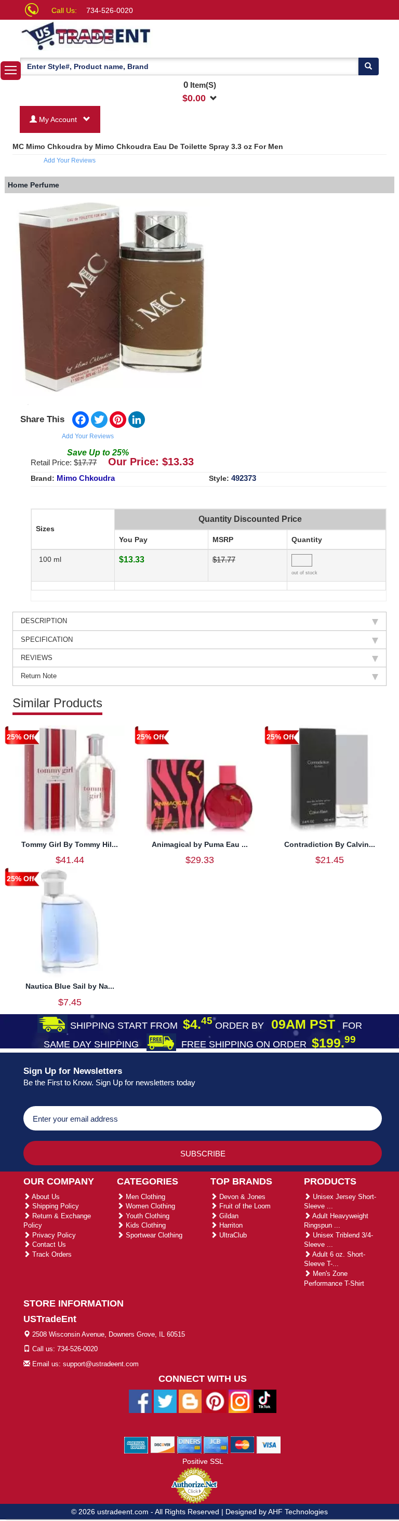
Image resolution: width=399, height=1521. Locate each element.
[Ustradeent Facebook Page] (140, 1400)
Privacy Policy (53, 1235)
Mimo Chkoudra (86, 478)
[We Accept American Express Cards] (136, 1444)
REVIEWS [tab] (36, 658)
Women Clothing (149, 1206)
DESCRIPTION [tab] (44, 621)
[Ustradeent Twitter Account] (165, 1400)
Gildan (227, 1216)
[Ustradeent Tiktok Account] (265, 1400)
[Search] (368, 66)
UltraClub (232, 1235)
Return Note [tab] (39, 676)
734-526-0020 (109, 10)
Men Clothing (144, 1197)
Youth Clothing (146, 1216)
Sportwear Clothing (153, 1235)
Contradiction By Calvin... (329, 844)
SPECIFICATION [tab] (47, 639)
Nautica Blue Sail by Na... (69, 986)
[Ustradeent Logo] (121, 35)
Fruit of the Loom (244, 1206)
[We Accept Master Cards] (242, 1444)
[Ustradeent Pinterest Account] (215, 1400)
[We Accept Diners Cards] (189, 1444)
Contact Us (48, 1244)
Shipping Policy (54, 1206)
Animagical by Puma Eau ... (200, 844)
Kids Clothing (145, 1225)
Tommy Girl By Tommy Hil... (69, 844)
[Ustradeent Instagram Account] (240, 1400)
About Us (45, 1197)
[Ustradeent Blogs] (190, 1400)
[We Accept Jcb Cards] (216, 1444)
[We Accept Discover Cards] (163, 1444)
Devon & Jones (241, 1197)
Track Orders (51, 1254)
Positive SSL (202, 1461)
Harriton (230, 1225)
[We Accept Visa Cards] (269, 1444)
